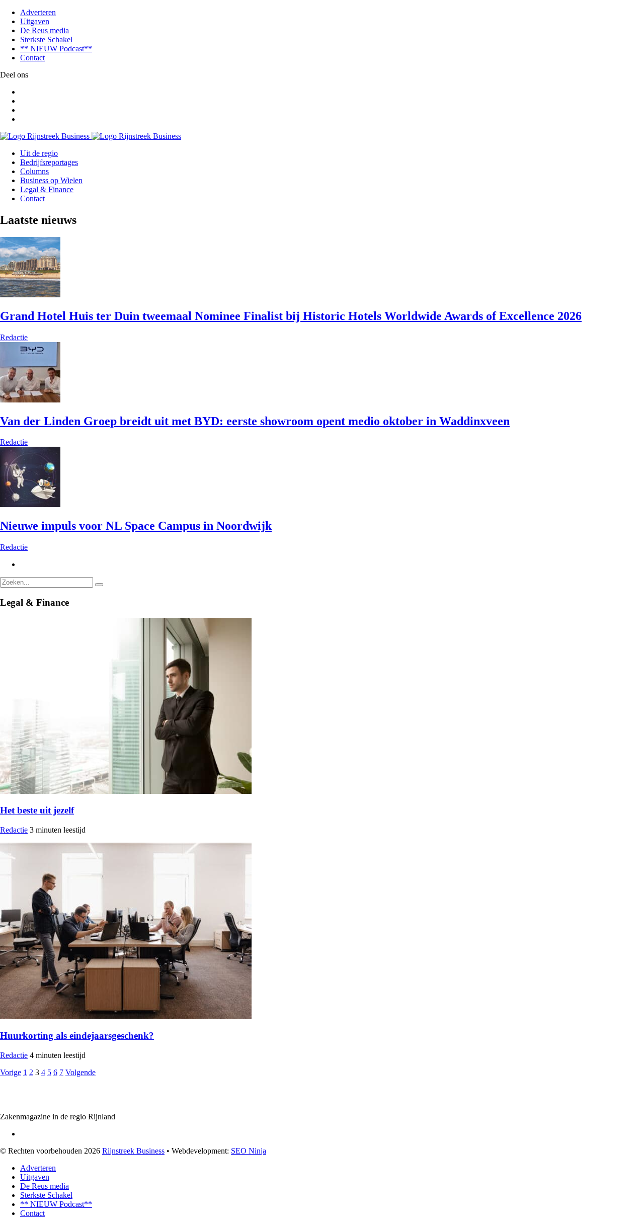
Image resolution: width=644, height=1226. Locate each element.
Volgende (80, 1072)
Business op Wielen (51, 180)
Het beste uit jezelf (37, 810)
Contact (32, 57)
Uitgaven (34, 21)
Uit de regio (39, 153)
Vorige (10, 1072)
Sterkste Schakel (46, 39)
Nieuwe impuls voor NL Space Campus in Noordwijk (136, 525)
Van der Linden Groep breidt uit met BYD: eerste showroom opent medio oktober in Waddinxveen (255, 421)
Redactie (14, 337)
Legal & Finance (46, 189)
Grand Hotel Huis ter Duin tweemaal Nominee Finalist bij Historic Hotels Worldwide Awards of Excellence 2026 (291, 315)
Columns (34, 171)
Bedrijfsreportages (49, 162)
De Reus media (44, 30)
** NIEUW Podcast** (56, 48)
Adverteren (38, 12)
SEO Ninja (248, 1151)
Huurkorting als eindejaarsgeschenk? (77, 1035)
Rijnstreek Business (133, 1151)
